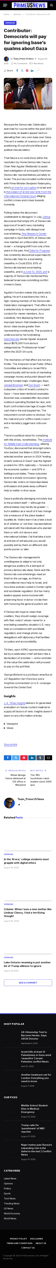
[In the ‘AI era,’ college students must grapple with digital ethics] (28, 836)
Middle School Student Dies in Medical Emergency (34, 1108)
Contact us (28, 1248)
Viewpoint (12, 723)
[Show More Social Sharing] (38, 70)
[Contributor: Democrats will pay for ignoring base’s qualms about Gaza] (28, 94)
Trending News (12, 1203)
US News (8, 1208)
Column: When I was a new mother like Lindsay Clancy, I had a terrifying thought (27, 913)
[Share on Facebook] (17, 70)
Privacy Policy (18, 1239)
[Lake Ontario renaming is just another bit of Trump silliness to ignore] (28, 940)
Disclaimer (36, 1239)
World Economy (12, 1213)
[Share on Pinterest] (27, 70)
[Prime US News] (29, 5)
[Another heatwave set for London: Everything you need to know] (11, 1078)
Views (10, 728)
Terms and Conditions (20, 1243)
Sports (7, 1193)
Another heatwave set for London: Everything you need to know (36, 1078)
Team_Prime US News (23, 58)
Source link (10, 744)
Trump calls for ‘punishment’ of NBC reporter (33, 1128)
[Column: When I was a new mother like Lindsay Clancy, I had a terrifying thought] (28, 886)
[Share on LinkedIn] (32, 70)
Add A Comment (28, 982)
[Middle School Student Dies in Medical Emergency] (11, 1109)
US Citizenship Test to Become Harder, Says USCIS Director (34, 1035)
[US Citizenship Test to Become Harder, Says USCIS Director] (11, 1035)
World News (10, 1218)
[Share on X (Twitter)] (22, 70)
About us (41, 1243)
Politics (7, 1188)
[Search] (51, 5)
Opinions (10, 23)
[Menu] (5, 5)
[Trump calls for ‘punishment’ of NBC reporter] (11, 1128)
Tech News (10, 1198)
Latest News (10, 1178)
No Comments (20, 63)
